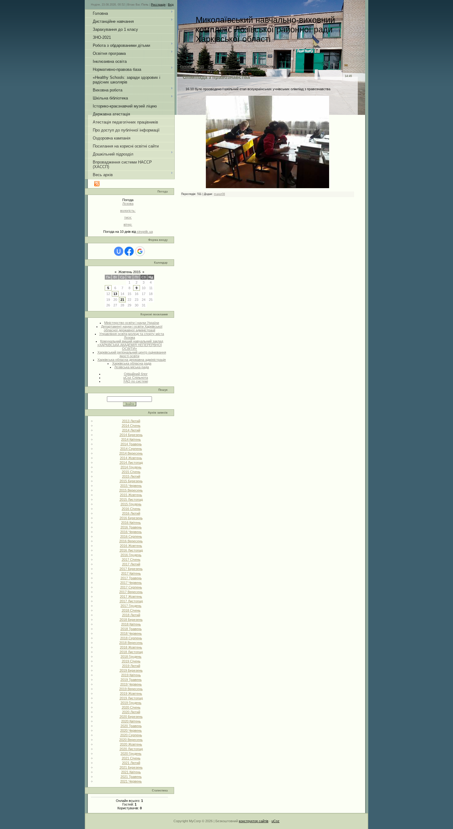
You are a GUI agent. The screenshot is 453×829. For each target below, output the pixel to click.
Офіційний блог (136, 374)
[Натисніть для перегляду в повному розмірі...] (267, 187)
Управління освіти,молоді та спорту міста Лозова (131, 335)
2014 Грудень (130, 467)
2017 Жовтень (131, 596)
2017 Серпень (131, 587)
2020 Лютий (131, 712)
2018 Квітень (131, 624)
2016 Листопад (131, 550)
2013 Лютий (131, 421)
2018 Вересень (131, 643)
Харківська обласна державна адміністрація (131, 360)
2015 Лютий (131, 476)
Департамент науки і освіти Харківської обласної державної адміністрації (131, 328)
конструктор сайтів (253, 821)
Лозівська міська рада (131, 367)
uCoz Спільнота (135, 377)
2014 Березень (131, 435)
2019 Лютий (131, 666)
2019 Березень (131, 670)
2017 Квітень (131, 573)
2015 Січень (131, 472)
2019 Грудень (130, 703)
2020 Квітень (131, 721)
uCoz (275, 821)
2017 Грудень (130, 606)
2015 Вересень (131, 490)
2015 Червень (131, 485)
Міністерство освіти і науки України (131, 323)
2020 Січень (131, 707)
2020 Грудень (130, 753)
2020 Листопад (131, 749)
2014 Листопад (131, 462)
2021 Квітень (131, 772)
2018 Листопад (131, 652)
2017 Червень (131, 582)
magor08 (219, 194)
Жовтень (215, 66)
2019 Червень (131, 684)
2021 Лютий (131, 763)
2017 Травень (131, 578)
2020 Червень (131, 730)
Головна (186, 66)
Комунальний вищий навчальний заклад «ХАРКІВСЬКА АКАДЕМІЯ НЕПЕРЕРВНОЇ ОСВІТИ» (130, 344)
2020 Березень (131, 716)
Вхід (170, 4)
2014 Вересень (131, 453)
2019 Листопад (131, 698)
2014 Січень (131, 425)
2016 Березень (131, 518)
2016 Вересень (131, 541)
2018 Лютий (131, 615)
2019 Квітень (131, 675)
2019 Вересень (131, 689)
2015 (200, 66)
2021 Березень (131, 767)
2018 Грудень (130, 656)
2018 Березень (131, 619)
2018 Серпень (131, 638)
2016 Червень (131, 532)
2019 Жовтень (131, 693)
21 (122, 299)
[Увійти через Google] (140, 251)
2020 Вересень (131, 740)
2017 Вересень (131, 592)
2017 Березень (131, 569)
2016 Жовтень (131, 546)
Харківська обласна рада (131, 363)
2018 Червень (131, 633)
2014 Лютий (131, 430)
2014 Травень (131, 444)
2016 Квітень (131, 522)
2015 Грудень (130, 504)
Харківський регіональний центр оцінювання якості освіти (131, 354)
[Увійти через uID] (118, 251)
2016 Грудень (130, 555)
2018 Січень (131, 610)
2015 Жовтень (131, 495)
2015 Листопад (131, 499)
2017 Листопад (131, 601)
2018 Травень (131, 629)
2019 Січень (131, 661)
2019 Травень (131, 679)
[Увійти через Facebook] (129, 251)
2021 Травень (131, 776)
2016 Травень (131, 527)
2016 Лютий (131, 513)
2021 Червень (131, 781)
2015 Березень (131, 481)
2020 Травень (131, 726)
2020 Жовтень (131, 744)
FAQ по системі (136, 381)
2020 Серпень (131, 735)
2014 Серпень (131, 449)
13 (115, 294)
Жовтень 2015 (129, 272)
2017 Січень (131, 559)
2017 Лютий (131, 564)
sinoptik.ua (145, 231)
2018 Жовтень (131, 647)
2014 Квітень (131, 439)
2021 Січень (131, 758)
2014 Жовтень (131, 458)
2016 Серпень (131, 536)
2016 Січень (131, 509)
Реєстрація (158, 4)
